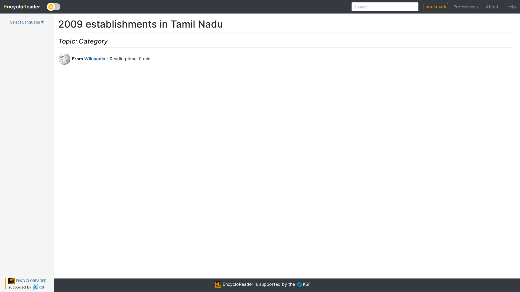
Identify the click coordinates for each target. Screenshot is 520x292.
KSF (42, 287)
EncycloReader (237, 284)
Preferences (465, 6)
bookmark (435, 6)
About (492, 6)
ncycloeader (22, 6)
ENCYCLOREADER (30, 280)
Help (511, 6)
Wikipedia (94, 58)
